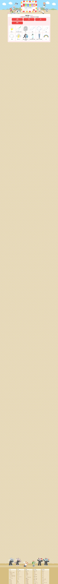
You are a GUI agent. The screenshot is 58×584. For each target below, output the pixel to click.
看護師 (27, 572)
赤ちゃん (11, 571)
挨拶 (43, 571)
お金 (34, 577)
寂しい (18, 579)
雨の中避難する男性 (32, 39)
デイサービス (36, 582)
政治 (34, 575)
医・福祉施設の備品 (28, 577)
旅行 (43, 581)
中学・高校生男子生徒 (12, 575)
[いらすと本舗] (29, 5)
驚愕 (18, 581)
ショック (19, 583)
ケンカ (43, 576)
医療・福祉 (27, 570)
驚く (18, 582)
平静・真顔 (18, 570)
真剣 (18, 572)
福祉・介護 (35, 579)
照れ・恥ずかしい (20, 576)
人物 (9, 569)
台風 (25, 31)
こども (10, 570)
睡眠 (43, 577)
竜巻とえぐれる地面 (39, 39)
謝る (18, 578)
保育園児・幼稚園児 (12, 572)
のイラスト (17, 19)
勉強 (43, 583)
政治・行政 (35, 570)
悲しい (18, 577)
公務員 (26, 578)
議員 (34, 571)
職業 (26, 569)
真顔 (18, 571)
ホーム (9, 13)
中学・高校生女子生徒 (12, 576)
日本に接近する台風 (18, 31)
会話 (43, 572)
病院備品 (27, 574)
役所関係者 (27, 579)
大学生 (10, 577)
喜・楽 (18, 573)
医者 (26, 571)
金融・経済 (35, 576)
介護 (34, 580)
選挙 (34, 572)
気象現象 (18, 13)
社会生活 (35, 569)
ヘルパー (27, 576)
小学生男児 (11, 573)
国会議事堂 (35, 574)
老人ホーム (35, 581)
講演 (34, 573)
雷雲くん (12, 31)
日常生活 (43, 569)
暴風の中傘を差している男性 (25, 39)
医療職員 (27, 573)
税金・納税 (35, 578)
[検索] (34, 10)
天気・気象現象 (14, 13)
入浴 (43, 574)
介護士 (27, 575)
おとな (10, 579)
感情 (18, 569)
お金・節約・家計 (44, 582)
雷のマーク (18, 39)
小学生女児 (11, 574)
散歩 (43, 575)
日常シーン (43, 570)
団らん (43, 573)
